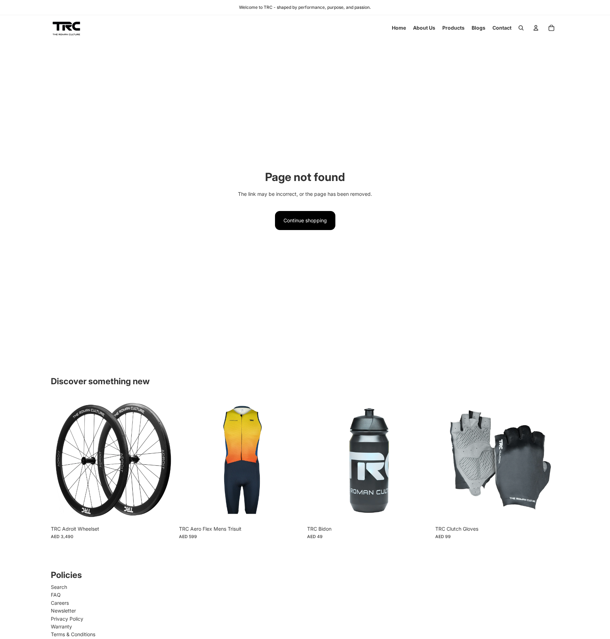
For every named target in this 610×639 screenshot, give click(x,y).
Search (59, 587)
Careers (60, 603)
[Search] (521, 28)
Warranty (61, 626)
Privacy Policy (67, 619)
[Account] (536, 28)
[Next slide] (164, 460)
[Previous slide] (61, 460)
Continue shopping (305, 220)
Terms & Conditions (73, 634)
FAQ (56, 595)
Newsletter (63, 611)
